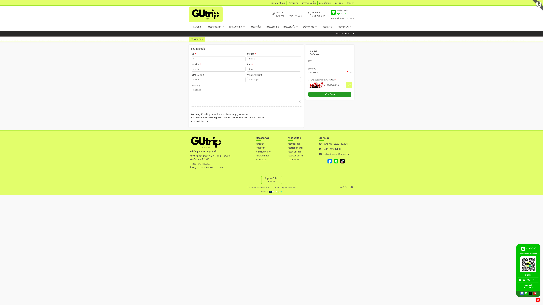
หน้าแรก (339, 33)
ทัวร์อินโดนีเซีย (293, 159)
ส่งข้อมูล (331, 94)
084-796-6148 (318, 16)
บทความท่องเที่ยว (263, 151)
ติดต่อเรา (260, 144)
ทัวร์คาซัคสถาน (294, 144)
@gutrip (341, 13)
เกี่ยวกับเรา (260, 148)
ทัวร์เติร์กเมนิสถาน (295, 148)
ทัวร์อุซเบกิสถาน (294, 151)
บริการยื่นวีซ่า (261, 159)
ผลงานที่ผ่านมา (262, 155)
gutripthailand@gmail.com (337, 154)
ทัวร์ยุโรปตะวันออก (295, 155)
